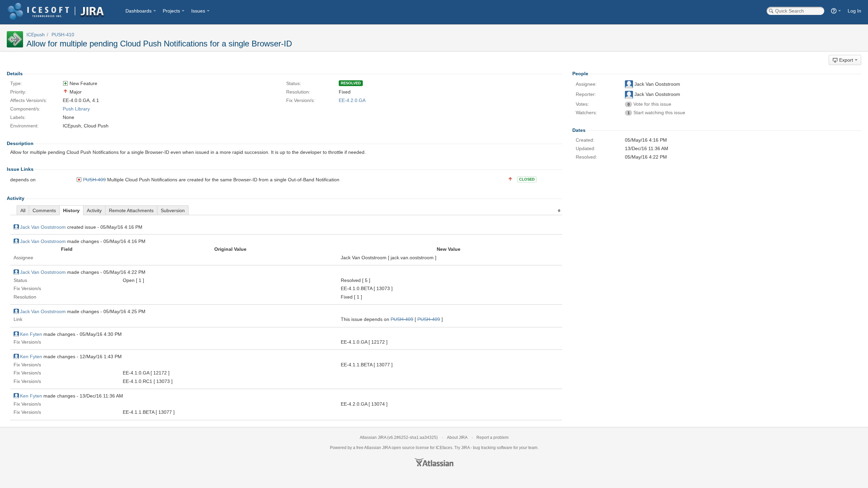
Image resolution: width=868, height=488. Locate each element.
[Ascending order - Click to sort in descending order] (559, 210)
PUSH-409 (94, 179)
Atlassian (434, 462)
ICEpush (35, 34)
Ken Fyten (31, 334)
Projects (171, 11)
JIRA (386, 447)
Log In (854, 11)
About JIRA (457, 437)
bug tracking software (492, 447)
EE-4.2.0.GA (352, 100)
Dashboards (138, 11)
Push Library (76, 108)
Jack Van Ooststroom (43, 227)
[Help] (836, 11)
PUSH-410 (63, 34)
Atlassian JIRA (373, 437)
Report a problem (492, 437)
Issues (198, 11)
